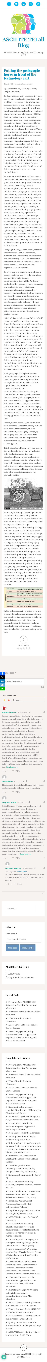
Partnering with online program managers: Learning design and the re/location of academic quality (22, 1242)
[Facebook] (2, 673)
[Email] (2, 685)
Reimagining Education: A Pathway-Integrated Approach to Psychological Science (21, 1126)
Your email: (11, 933)
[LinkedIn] (2, 681)
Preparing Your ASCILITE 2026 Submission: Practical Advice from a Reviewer (21, 1005)
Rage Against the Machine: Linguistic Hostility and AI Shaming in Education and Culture (23, 1110)
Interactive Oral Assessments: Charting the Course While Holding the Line (22, 1158)
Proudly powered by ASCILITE (18, 1354)
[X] (2, 677)
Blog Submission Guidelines (21, 977)
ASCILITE (21, 1357)
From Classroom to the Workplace (24, 1133)
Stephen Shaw (9, 802)
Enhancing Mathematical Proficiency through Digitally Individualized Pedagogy (19, 1204)
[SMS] (2, 688)
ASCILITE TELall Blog (23, 42)
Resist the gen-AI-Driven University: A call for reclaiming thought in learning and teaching (21, 1168)
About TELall (14, 973)
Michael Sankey (13, 868)
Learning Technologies (23, 84)
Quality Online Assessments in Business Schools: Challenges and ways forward (23, 1325)
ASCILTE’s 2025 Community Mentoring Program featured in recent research (23, 1184)
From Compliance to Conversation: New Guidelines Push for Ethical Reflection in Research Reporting (23, 1194)
